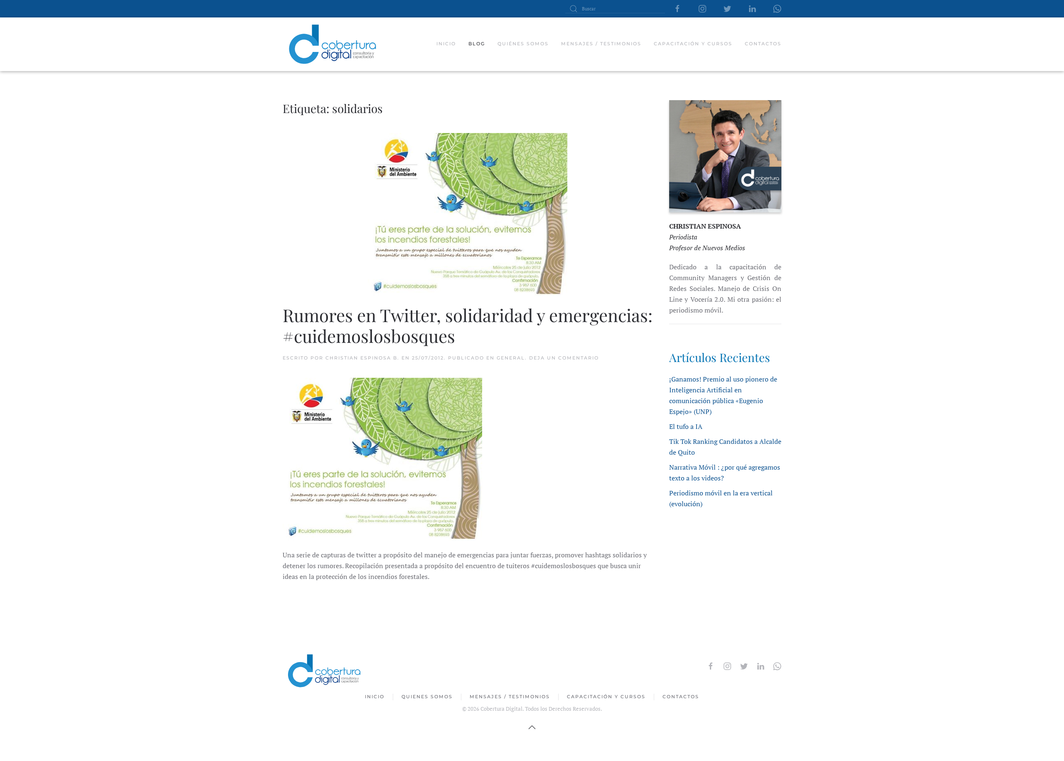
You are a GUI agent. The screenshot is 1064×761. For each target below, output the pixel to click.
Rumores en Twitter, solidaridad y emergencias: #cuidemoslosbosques (468, 325)
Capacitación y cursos (693, 44)
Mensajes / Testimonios (510, 696)
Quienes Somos (427, 696)
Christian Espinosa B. (362, 358)
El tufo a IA (685, 426)
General (511, 358)
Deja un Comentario (564, 358)
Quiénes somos (523, 44)
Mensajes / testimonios (601, 44)
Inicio (446, 44)
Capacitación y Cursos (606, 696)
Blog (476, 44)
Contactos (763, 44)
